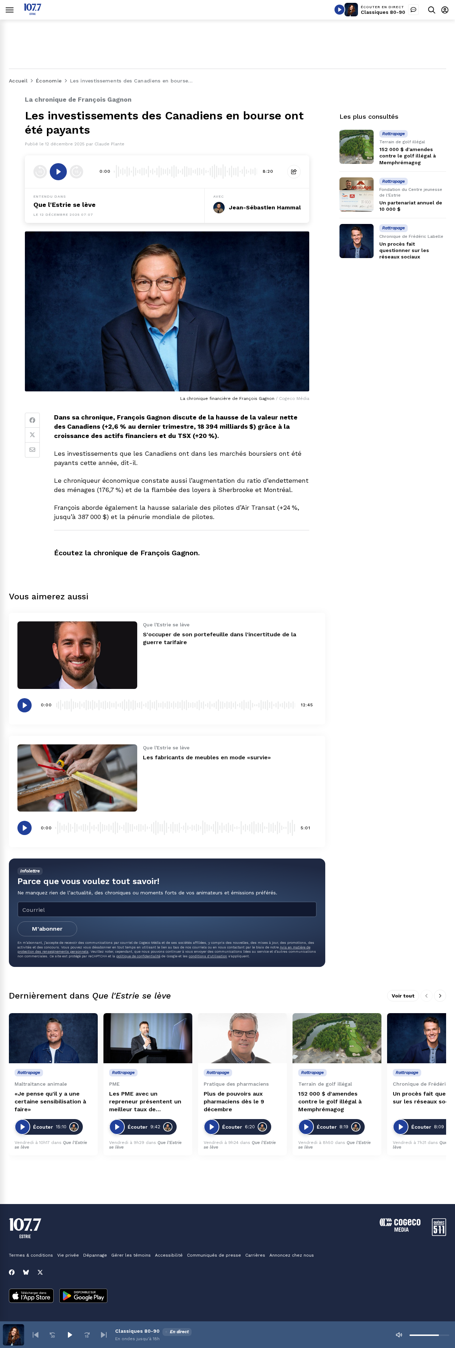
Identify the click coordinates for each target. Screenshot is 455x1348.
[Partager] (294, 171)
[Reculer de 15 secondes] (40, 171)
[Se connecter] (444, 10)
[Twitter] (32, 435)
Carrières (255, 1255)
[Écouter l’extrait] (58, 171)
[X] (40, 1272)
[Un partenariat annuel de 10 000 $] (356, 194)
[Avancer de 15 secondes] (76, 171)
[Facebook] (32, 420)
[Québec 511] (439, 1234)
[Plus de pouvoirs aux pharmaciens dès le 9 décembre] (242, 1038)
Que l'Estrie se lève (64, 204)
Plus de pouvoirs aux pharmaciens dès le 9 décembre (234, 1101)
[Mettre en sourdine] (399, 1335)
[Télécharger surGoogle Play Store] (83, 1296)
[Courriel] (32, 450)
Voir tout (403, 996)
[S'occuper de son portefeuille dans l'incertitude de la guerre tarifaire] (77, 655)
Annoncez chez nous (291, 1255)
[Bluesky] (26, 1272)
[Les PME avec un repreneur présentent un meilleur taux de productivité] (147, 1038)
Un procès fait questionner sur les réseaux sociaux (404, 250)
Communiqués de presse (214, 1255)
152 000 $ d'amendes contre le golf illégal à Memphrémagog (407, 155)
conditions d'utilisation (208, 956)
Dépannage (95, 1255)
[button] (35, 1335)
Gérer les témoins (131, 1255)
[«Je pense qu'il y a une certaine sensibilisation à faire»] (53, 1038)
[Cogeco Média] (400, 1229)
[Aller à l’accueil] (32, 13)
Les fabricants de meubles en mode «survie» (207, 757)
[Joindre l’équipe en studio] (413, 9)
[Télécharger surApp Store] (31, 1296)
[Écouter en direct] (339, 9)
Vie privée (68, 1255)
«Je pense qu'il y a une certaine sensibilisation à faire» (50, 1101)
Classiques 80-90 (383, 12)
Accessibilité (169, 1255)
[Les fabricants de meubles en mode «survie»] (77, 778)
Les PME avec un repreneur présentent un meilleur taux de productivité (145, 1101)
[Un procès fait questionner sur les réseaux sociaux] (356, 241)
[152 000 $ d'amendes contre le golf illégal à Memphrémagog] (356, 147)
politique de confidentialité (138, 956)
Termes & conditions (31, 1255)
